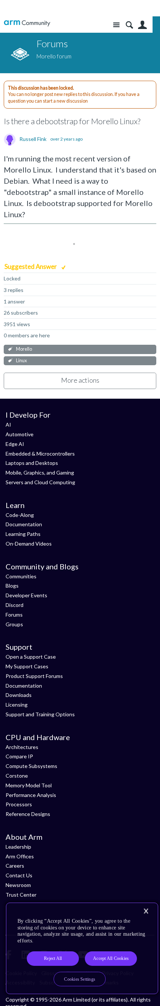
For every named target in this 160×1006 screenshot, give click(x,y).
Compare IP (19, 756)
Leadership (18, 846)
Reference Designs (28, 814)
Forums (14, 614)
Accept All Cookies (111, 958)
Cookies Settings (79, 979)
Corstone (17, 775)
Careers (15, 865)
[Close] (146, 911)
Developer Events (26, 595)
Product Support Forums (34, 676)
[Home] (27, 23)
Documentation (24, 524)
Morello (24, 349)
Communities (21, 576)
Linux (21, 360)
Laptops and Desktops (32, 463)
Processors (19, 804)
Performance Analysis (31, 795)
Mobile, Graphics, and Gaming (40, 472)
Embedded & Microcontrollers (40, 453)
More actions (80, 380)
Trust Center (21, 894)
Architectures (22, 747)
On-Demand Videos (29, 543)
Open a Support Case (31, 656)
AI (8, 424)
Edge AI (15, 444)
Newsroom (18, 885)
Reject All (53, 958)
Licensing (17, 704)
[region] (82, 948)
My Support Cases (27, 666)
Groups (14, 624)
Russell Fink (33, 139)
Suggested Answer (31, 266)
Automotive (19, 434)
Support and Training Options (40, 714)
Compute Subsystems (31, 766)
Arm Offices (20, 856)
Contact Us (19, 875)
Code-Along (20, 515)
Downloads (19, 695)
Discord (14, 605)
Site (116, 25)
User (142, 25)
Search (129, 25)
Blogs (12, 585)
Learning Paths (23, 534)
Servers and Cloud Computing (40, 482)
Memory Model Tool (29, 785)
